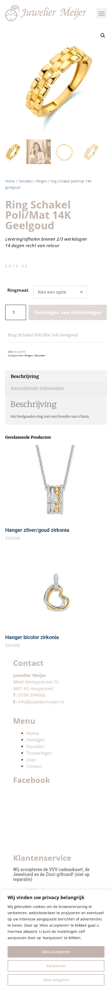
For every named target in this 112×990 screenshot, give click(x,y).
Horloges (35, 740)
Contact (34, 766)
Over (31, 760)
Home (10, 181)
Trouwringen (39, 753)
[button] (101, 13)
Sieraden (25, 181)
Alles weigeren (56, 979)
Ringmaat (17, 290)
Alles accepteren (56, 951)
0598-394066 (31, 695)
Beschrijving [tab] (25, 376)
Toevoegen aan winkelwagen (68, 312)
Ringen (41, 181)
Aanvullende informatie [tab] (37, 388)
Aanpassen (56, 965)
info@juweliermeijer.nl (41, 702)
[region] (56, 940)
